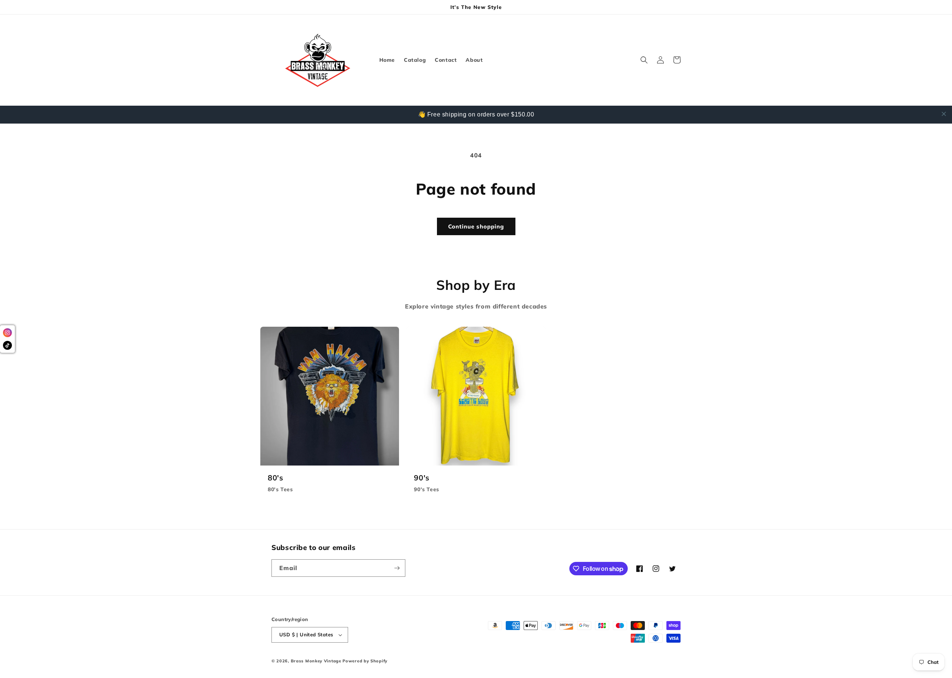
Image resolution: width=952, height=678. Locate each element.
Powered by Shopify (364, 660)
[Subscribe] (397, 568)
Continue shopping (476, 226)
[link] (329, 414)
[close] (944, 114)
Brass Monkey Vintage (316, 660)
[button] (644, 60)
